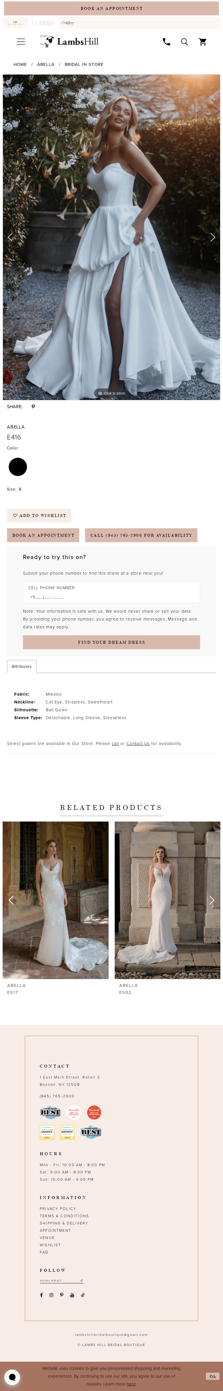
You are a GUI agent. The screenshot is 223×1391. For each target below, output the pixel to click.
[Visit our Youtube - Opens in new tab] (72, 1295)
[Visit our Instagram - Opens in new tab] (51, 1295)
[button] (20, 41)
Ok (213, 1376)
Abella (46, 64)
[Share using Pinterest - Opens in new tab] (33, 407)
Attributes (22, 666)
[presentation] (56, 900)
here (131, 1384)
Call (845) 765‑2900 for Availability (142, 535)
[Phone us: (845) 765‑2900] (167, 41)
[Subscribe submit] (81, 1281)
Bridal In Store (84, 64)
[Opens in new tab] (68, 23)
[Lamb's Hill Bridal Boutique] (69, 42)
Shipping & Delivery (64, 1223)
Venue (47, 1238)
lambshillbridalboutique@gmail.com (111, 1335)
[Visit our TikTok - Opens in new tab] (83, 1295)
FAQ (44, 1252)
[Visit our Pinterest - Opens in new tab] (62, 1295)
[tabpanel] (111, 237)
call (115, 743)
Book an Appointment (43, 535)
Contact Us (138, 743)
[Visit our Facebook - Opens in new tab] (41, 1295)
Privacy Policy (58, 1209)
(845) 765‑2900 (57, 1096)
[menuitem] (16, 23)
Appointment (55, 1230)
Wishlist (50, 1245)
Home (20, 64)
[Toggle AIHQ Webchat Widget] (12, 1377)
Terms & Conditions (64, 1216)
